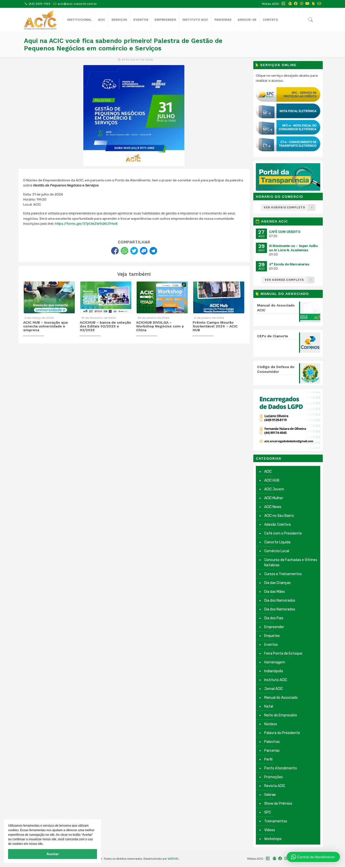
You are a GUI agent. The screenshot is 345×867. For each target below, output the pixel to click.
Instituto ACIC (275, 680)
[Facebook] (296, 4)
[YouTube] (307, 4)
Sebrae (270, 795)
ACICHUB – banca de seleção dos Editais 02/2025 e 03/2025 (105, 326)
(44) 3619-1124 (39, 4)
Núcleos (270, 724)
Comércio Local (276, 551)
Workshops (273, 839)
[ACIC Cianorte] (40, 20)
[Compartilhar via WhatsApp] (124, 251)
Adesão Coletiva (277, 524)
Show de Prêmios (278, 803)
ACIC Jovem (274, 489)
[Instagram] (301, 4)
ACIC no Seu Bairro (279, 516)
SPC (267, 812)
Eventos (271, 644)
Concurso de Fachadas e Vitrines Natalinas (290, 562)
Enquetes (272, 636)
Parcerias (272, 750)
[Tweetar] (134, 251)
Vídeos (269, 830)
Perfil (268, 759)
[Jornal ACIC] (283, 4)
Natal (268, 706)
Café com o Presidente (283, 533)
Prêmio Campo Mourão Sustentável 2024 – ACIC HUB (215, 326)
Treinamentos (275, 821)
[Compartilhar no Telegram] (153, 251)
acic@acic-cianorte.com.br (77, 4)
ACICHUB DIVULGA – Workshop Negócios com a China (160, 326)
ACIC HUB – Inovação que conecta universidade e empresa (45, 326)
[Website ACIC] (289, 4)
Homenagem (274, 662)
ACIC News (272, 507)
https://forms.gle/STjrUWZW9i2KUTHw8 (86, 223)
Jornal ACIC (273, 689)
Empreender (274, 627)
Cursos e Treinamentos (283, 574)
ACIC (268, 471)
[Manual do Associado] (313, 4)
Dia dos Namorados (279, 600)
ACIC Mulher (273, 498)
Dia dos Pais (273, 618)
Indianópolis (273, 671)
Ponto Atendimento (280, 768)
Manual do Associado (281, 697)
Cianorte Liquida (277, 542)
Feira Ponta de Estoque (283, 653)
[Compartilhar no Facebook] (115, 251)
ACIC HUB (271, 480)
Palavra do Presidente (282, 733)
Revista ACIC (274, 786)
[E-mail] (319, 4)
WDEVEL (173, 858)
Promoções (273, 777)
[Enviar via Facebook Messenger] (143, 251)
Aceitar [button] (52, 854)
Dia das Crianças (277, 583)
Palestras (272, 742)
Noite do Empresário (280, 715)
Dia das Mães (274, 592)
